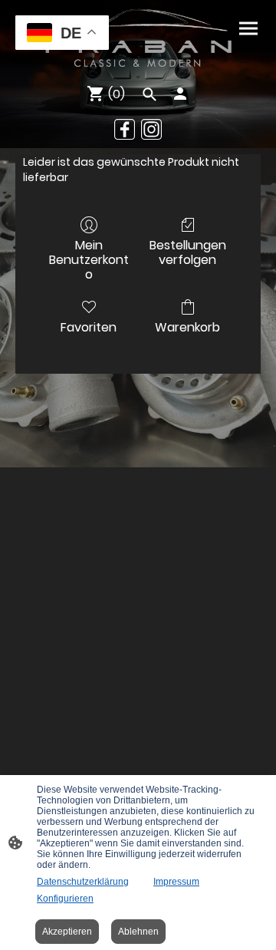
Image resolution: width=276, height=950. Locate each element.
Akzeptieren (67, 931)
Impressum (176, 881)
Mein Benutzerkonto (89, 259)
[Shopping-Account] (180, 93)
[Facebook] (124, 129)
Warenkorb (187, 326)
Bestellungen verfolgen (188, 251)
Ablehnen (138, 931)
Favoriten (89, 326)
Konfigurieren (65, 898)
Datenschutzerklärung (83, 881)
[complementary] (62, 34)
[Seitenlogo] (137, 38)
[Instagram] (151, 129)
